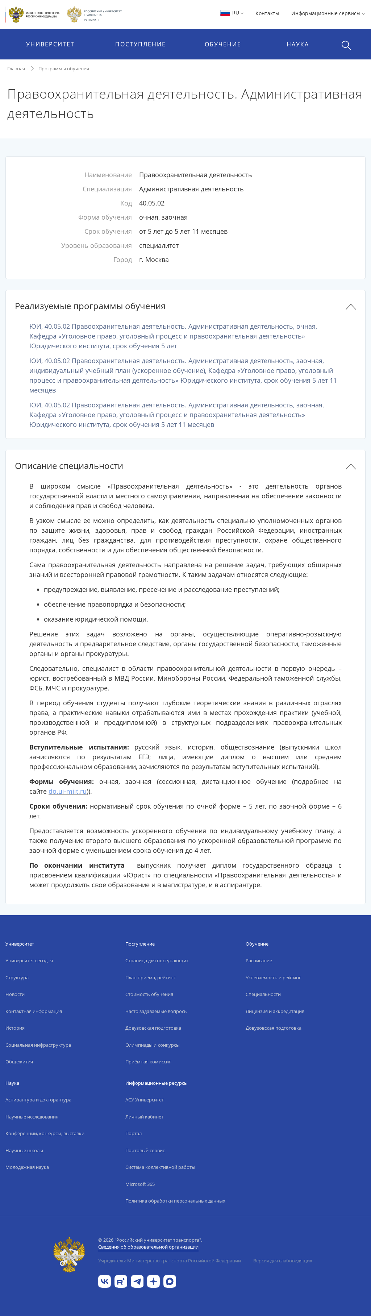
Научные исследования (31, 1116)
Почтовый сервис (145, 1150)
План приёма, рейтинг (150, 977)
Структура (17, 977)
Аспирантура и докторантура (38, 1099)
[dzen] (153, 1280)
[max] (169, 1280)
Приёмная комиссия (148, 1061)
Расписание (259, 960)
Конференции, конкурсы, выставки (44, 1133)
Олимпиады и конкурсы (152, 1045)
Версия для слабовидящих (282, 1260)
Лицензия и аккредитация (275, 1011)
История (15, 1028)
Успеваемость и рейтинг (273, 977)
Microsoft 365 (140, 1184)
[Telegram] (137, 1280)
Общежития (19, 1061)
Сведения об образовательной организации (148, 1247)
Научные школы (24, 1150)
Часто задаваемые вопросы (156, 1011)
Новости (15, 994)
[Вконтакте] (104, 1280)
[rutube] (120, 1280)
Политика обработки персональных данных (175, 1200)
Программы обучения (63, 68)
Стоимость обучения (149, 994)
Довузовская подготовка (153, 1028)
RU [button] (236, 12)
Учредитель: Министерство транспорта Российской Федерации (169, 1260)
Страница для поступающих (157, 960)
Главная (16, 68)
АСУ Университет (144, 1099)
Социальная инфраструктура (38, 1045)
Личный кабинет (144, 1116)
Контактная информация (33, 1011)
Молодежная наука (27, 1167)
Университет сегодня (29, 960)
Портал (133, 1133)
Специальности (263, 994)
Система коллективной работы (160, 1167)
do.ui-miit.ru (68, 791)
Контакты (267, 13)
